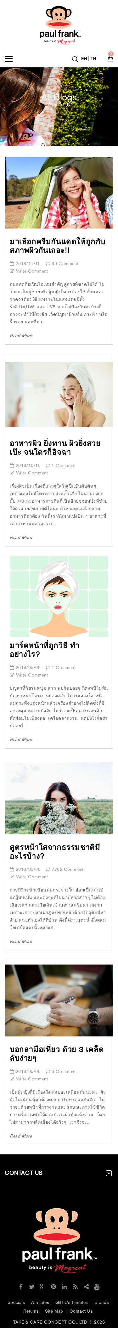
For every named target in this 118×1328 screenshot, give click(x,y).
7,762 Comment (68, 869)
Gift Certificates (71, 1302)
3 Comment (64, 1071)
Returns (31, 1311)
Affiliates (40, 1302)
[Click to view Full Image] (59, 197)
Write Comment (32, 271)
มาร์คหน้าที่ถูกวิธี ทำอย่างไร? (44, 650)
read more (21, 335)
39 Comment (65, 263)
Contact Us (81, 1311)
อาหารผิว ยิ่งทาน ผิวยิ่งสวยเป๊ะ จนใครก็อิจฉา (55, 448)
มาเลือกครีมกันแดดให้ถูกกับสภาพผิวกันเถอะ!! (57, 246)
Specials (16, 1302)
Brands (101, 1302)
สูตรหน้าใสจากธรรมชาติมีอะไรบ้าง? (55, 851)
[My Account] (89, 57)
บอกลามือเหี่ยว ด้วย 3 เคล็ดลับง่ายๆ (57, 1054)
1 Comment (64, 465)
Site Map (54, 1311)
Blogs (64, 104)
